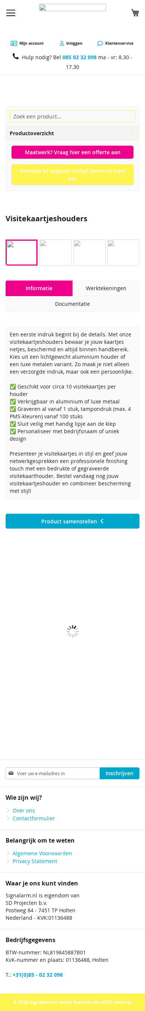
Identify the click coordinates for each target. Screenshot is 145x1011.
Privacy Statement (35, 861)
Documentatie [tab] (72, 303)
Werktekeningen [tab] (106, 288)
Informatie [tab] (39, 288)
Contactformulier (34, 818)
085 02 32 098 (79, 57)
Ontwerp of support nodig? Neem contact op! (72, 174)
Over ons (24, 810)
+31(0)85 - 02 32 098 (38, 974)
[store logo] (72, 20)
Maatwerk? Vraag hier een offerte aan (72, 152)
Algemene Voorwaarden (42, 853)
